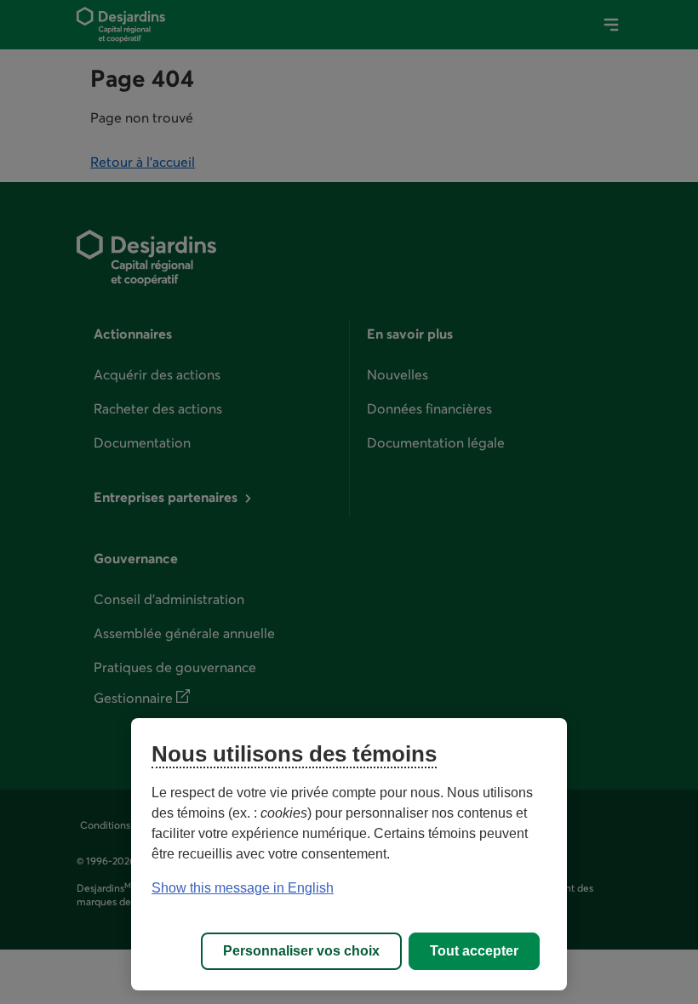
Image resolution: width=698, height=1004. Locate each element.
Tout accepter (474, 951)
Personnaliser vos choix (301, 951)
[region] (349, 854)
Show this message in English (243, 888)
